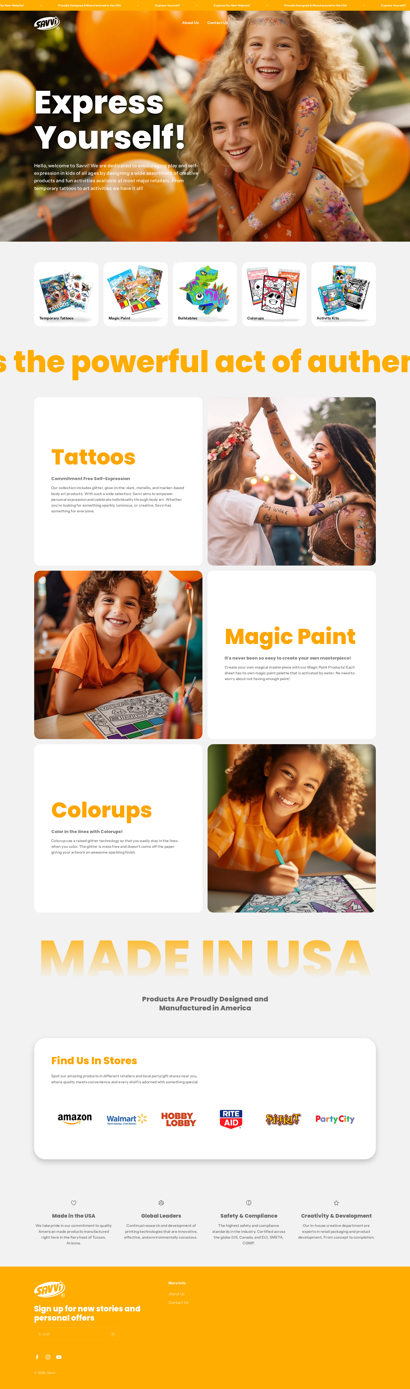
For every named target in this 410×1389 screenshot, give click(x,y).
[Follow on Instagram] (48, 1357)
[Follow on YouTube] (59, 1357)
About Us (190, 23)
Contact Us (217, 23)
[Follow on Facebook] (37, 1357)
